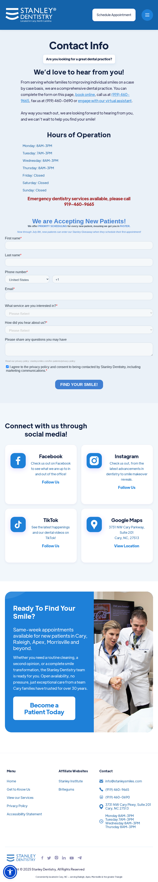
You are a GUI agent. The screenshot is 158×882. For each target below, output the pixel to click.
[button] (147, 15)
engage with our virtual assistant (105, 100)
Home (11, 781)
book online (85, 94)
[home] (30, 15)
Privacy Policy (17, 806)
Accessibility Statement (24, 814)
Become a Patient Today (44, 708)
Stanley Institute (71, 781)
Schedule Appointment (114, 15)
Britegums (66, 789)
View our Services (20, 797)
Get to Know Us (18, 789)
